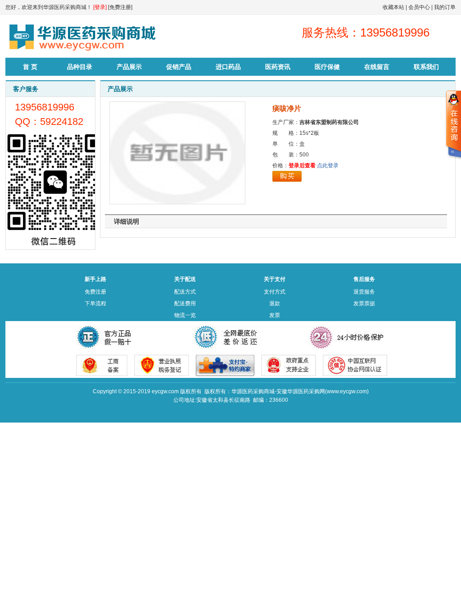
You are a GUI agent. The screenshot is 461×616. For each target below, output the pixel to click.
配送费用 (185, 303)
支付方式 (274, 292)
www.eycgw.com (347, 391)
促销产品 (178, 66)
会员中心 (419, 7)
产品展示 (129, 66)
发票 (274, 315)
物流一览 (185, 315)
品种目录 (79, 66)
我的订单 (445, 7)
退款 (274, 303)
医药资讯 (277, 66)
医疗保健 (327, 66)
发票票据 (364, 303)
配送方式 (185, 292)
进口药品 (228, 66)
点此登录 (328, 165)
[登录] (100, 7)
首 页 (30, 66)
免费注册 (95, 292)
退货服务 (364, 292)
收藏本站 (393, 7)
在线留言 (376, 66)
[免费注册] (120, 7)
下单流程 (95, 303)
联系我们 (426, 66)
